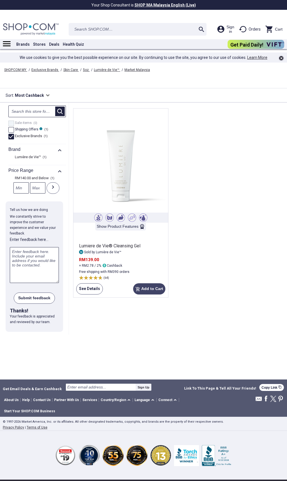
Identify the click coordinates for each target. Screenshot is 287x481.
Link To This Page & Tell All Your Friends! (220, 388)
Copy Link (271, 387)
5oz (86, 70)
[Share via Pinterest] (280, 399)
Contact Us (42, 400)
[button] (116, 400)
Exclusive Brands (45, 70)
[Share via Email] (259, 400)
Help (26, 400)
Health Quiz (73, 44)
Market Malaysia (137, 70)
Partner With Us (66, 400)
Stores (39, 44)
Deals (54, 44)
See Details (88, 290)
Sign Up (143, 387)
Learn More (257, 57)
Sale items (25, 123)
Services (89, 400)
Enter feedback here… (29, 239)
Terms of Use (37, 427)
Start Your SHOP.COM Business (29, 411)
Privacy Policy (13, 427)
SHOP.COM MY (15, 70)
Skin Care (71, 70)
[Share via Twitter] (273, 399)
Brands (23, 44)
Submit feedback (34, 298)
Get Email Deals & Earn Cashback (32, 389)
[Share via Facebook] (266, 399)
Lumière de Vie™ (107, 70)
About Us (11, 400)
